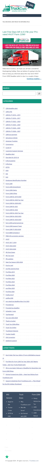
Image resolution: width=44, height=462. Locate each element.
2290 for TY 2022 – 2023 (13, 121)
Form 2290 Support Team (14, 226)
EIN (7, 174)
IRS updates (9, 259)
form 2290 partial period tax (14, 223)
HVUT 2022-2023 (11, 246)
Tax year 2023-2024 (12, 318)
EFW (7, 170)
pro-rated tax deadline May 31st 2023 (17, 301)
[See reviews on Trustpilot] (13, 458)
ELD (7, 177)
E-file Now (9, 164)
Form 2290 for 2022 (12, 210)
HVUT (7, 239)
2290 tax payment (11, 134)
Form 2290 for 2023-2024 (13, 220)
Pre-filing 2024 (10, 285)
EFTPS (8, 167)
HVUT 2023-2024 (11, 249)
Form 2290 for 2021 (12, 206)
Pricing (23, 419)
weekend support (11, 341)
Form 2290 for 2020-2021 (13, 203)
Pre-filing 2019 (10, 272)
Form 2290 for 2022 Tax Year (14, 213)
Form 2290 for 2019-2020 (13, 197)
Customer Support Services (14, 151)
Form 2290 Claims (11, 190)
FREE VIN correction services (15, 236)
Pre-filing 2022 (10, 278)
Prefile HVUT (10, 295)
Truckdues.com (34, 461)
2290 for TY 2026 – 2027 (13, 131)
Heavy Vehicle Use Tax (37, 401)
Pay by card (9, 265)
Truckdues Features (12, 331)
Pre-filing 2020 (10, 275)
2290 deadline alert (12, 108)
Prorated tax (10, 305)
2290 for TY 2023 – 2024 (13, 125)
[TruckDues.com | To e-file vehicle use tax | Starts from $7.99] (19, 7)
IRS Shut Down (10, 252)
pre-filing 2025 (10, 288)
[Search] (39, 94)
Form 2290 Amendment (13, 187)
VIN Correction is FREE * (24, 436)
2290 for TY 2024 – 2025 (13, 128)
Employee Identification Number (16, 180)
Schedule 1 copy (11, 311)
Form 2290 (9, 184)
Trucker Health (10, 334)
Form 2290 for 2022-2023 (13, 216)
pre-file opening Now (12, 269)
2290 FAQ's (11, 439)
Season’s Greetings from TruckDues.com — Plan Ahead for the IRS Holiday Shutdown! (21, 382)
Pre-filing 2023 (10, 282)
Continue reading (34, 79)
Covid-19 (8, 148)
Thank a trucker (11, 321)
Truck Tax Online (11, 328)
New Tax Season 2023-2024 (14, 262)
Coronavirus (9, 144)
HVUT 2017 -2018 (11, 242)
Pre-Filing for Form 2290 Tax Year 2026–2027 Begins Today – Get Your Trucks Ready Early (20, 363)
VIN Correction (10, 337)
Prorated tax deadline (12, 308)
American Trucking (11, 141)
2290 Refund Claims (36, 416)
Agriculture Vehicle (11, 138)
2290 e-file (9, 112)
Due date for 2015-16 (12, 157)
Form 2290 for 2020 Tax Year (14, 200)
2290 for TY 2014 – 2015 (13, 115)
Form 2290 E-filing (11, 193)
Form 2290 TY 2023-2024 (13, 229)
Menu (4, 15)
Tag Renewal (10, 314)
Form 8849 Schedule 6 (13, 233)
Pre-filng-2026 (10, 292)
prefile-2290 (9, 298)
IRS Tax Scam (10, 256)
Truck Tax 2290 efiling (12, 324)
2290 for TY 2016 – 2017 (13, 118)
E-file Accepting (10, 161)
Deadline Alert (10, 154)
